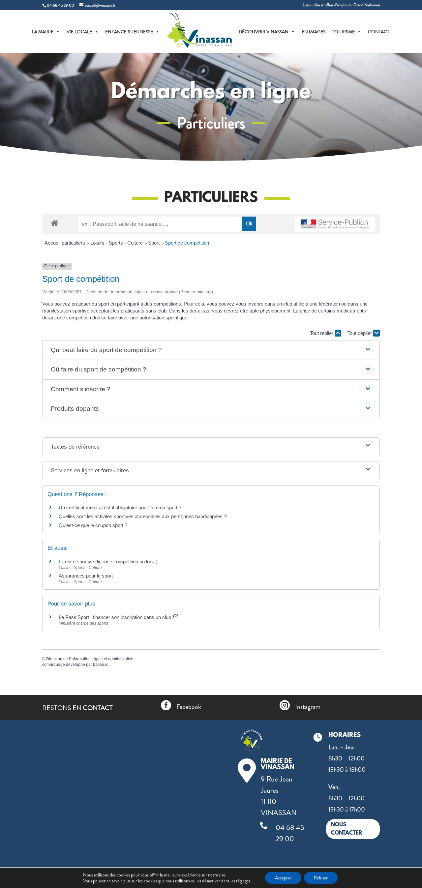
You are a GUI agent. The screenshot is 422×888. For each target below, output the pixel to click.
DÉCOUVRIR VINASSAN (263, 31)
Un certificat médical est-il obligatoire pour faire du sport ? (120, 507)
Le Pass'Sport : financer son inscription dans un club (115, 617)
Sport (154, 243)
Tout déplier (360, 333)
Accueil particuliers (65, 243)
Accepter (283, 877)
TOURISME (343, 31)
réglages (243, 881)
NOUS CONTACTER (346, 829)
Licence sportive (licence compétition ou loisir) (108, 561)
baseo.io (100, 664)
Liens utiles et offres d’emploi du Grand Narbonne (341, 5)
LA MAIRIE (42, 31)
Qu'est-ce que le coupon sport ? (93, 525)
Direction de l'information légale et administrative (89, 659)
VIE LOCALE (79, 31)
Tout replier (322, 333)
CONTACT (378, 31)
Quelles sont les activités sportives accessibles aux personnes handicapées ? (142, 516)
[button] (211, 350)
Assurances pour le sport (86, 575)
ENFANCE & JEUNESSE (129, 31)
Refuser (321, 877)
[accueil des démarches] (54, 223)
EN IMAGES (313, 31)
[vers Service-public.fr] (335, 224)
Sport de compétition (187, 243)
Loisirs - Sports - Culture (117, 243)
